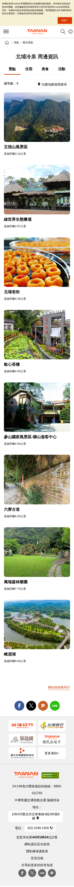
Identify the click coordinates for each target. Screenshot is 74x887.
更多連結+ (52, 753)
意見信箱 (37, 858)
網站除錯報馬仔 (59, 687)
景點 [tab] (12, 69)
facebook (19, 706)
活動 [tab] (61, 69)
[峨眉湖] (37, 624)
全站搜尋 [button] (63, 31)
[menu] (6, 32)
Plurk (43, 706)
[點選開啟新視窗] (22, 726)
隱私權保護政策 (37, 851)
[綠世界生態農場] (37, 189)
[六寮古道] (37, 479)
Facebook (22, 873)
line (55, 706)
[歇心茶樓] (37, 334)
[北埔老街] (37, 262)
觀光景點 (28, 42)
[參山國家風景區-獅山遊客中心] (37, 407)
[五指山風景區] (37, 117)
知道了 (65, 20)
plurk (52, 873)
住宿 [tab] (28, 69)
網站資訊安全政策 (37, 844)
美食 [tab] (45, 69)
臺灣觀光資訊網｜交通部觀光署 (37, 31)
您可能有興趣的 (70, 31)
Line (42, 873)
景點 (16, 42)
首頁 (7, 42)
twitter (31, 706)
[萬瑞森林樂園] (37, 552)
